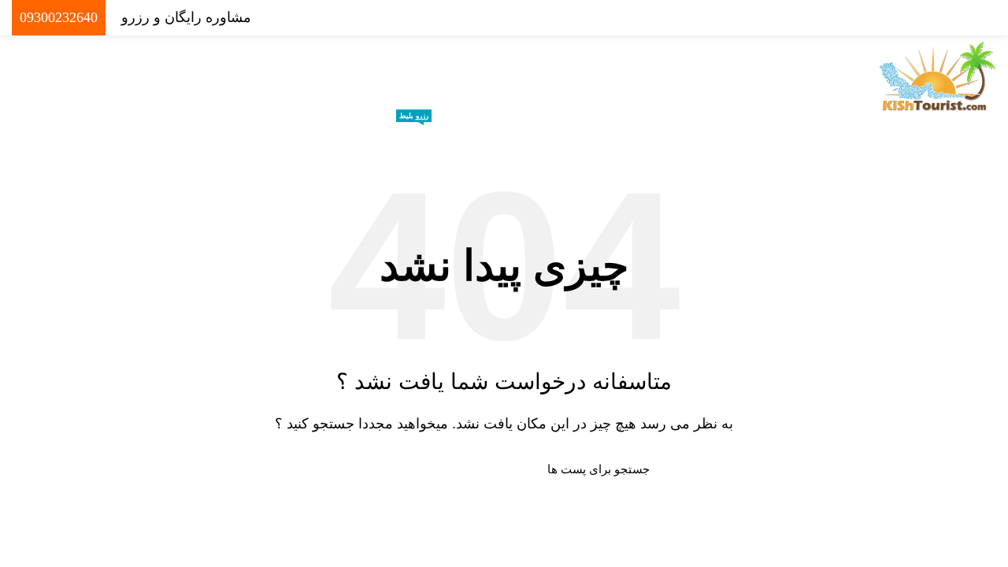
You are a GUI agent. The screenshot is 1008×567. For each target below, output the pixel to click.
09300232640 (59, 17)
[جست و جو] (367, 469)
